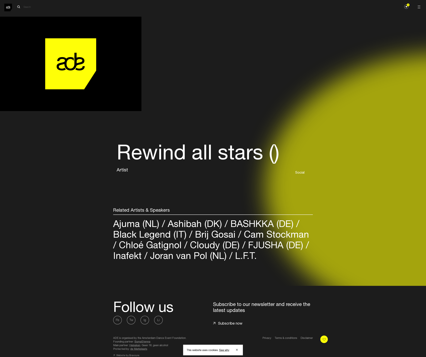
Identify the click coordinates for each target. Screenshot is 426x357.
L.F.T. (244, 255)
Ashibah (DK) (195, 223)
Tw (131, 320)
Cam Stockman (275, 234)
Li (158, 320)
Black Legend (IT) (151, 234)
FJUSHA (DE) (275, 244)
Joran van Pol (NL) (188, 255)
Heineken (134, 345)
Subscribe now (230, 323)
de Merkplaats (138, 348)
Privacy (266, 337)
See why (224, 350)
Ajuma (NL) (137, 223)
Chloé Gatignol (150, 244)
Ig (145, 320)
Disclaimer (307, 337)
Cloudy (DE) (214, 244)
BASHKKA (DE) (262, 223)
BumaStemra (142, 341)
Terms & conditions (286, 337)
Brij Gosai (215, 234)
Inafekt (128, 255)
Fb (117, 320)
